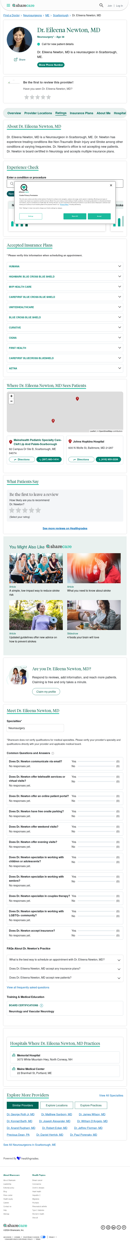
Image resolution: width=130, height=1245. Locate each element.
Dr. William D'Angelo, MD (92, 1121)
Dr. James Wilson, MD (92, 1114)
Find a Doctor (11, 15)
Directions (23, 459)
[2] (32, 96)
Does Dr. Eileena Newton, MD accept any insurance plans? (44, 968)
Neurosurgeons (32, 15)
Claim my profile (46, 692)
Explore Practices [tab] (91, 1105)
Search (101, 5)
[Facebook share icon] (103, 1228)
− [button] (11, 401)
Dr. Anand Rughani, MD (21, 1128)
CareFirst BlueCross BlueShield (31, 358)
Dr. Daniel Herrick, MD (49, 1135)
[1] (26, 96)
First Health (17, 348)
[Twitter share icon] (118, 1228)
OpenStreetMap (105, 431)
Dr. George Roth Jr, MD (21, 1114)
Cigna (13, 337)
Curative (15, 327)
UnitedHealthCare (21, 307)
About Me (104, 113)
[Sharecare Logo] (24, 5)
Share (22, 59)
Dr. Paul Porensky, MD (83, 1135)
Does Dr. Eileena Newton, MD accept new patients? (40, 977)
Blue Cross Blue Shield (25, 317)
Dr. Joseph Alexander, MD (54, 1121)
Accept (99, 216)
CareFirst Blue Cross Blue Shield (32, 297)
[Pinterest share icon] (124, 1228)
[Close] (111, 185)
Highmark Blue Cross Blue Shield (32, 276)
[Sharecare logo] (40, 1225)
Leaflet (93, 431)
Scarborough (61, 15)
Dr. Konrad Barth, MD (19, 1121)
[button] (52, 753)
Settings (30, 216)
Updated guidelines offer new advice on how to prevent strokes (33, 639)
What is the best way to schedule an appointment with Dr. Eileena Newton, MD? (57, 959)
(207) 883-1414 (50, 459)
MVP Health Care (20, 286)
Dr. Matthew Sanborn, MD (56, 1114)
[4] (43, 96)
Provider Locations (38, 113)
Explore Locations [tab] (57, 1105)
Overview (14, 113)
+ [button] (11, 396)
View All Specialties (111, 1095)
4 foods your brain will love (83, 637)
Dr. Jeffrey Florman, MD (88, 1128)
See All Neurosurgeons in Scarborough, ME (29, 1145)
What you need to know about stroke (89, 590)
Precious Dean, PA (18, 1135)
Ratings (61, 113)
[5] (49, 96)
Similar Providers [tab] (22, 1105)
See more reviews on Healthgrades (65, 528)
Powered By (9, 1158)
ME (47, 15)
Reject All (75, 216)
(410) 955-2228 (109, 459)
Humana (14, 266)
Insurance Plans (81, 113)
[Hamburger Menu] (9, 5)
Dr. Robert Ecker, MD (54, 1128)
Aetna (13, 368)
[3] (37, 96)
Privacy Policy (64, 204)
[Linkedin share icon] (113, 1228)
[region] (65, 202)
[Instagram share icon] (108, 1228)
